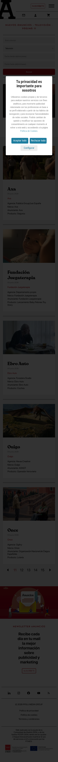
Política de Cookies (28, 131)
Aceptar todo (19, 140)
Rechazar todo (38, 140)
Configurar (29, 147)
